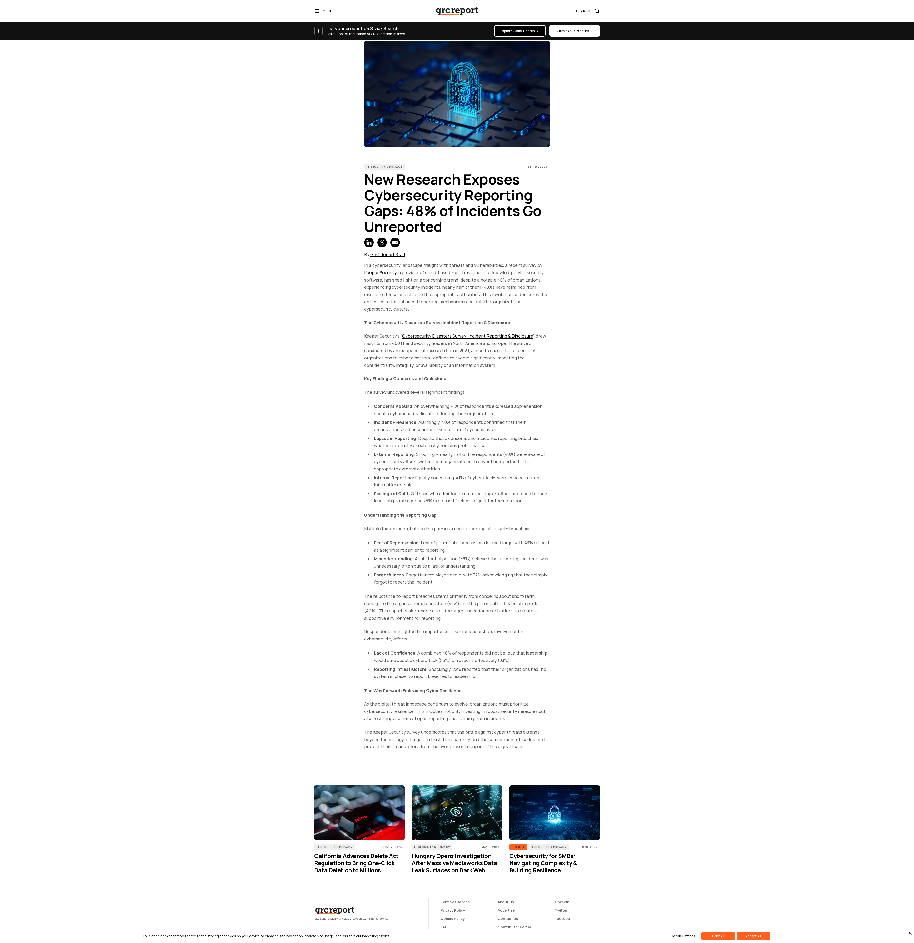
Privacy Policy (453, 910)
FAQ (444, 926)
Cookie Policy (453, 918)
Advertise (506, 910)
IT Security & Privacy (384, 166)
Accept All (753, 936)
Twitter (561, 910)
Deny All (718, 936)
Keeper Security (380, 272)
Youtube (562, 918)
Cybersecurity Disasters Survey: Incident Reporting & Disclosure (467, 336)
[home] (457, 11)
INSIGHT (518, 847)
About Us (506, 901)
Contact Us (508, 918)
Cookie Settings (683, 936)
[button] (323, 11)
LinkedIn (562, 901)
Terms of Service (455, 901)
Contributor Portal (514, 926)
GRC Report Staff (387, 254)
